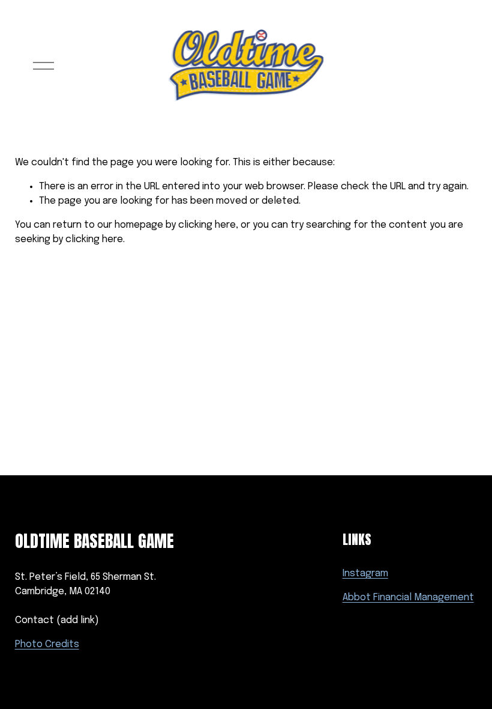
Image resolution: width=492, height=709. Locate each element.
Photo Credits (47, 644)
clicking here (207, 225)
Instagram (365, 573)
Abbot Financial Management (408, 597)
